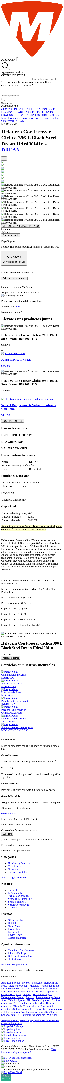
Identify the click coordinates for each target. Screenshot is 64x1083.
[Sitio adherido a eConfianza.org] (9, 1060)
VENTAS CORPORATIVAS (44, 115)
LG (24, 988)
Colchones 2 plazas (11, 994)
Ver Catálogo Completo (13, 877)
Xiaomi (17, 1006)
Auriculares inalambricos (49, 1009)
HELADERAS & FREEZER (28, 112)
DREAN (19, 121)
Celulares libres (31, 1006)
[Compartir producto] (4, 158)
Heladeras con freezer (12, 997)
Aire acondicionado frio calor (43, 988)
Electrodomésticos (17, 118)
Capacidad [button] (8, 506)
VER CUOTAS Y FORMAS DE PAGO (21, 226)
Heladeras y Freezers (38, 118)
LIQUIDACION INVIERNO (45, 109)
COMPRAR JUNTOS (13, 421)
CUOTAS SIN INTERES (15, 109)
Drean (18, 306)
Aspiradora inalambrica (32, 1003)
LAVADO (6, 112)
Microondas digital (42, 994)
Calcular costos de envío (14, 278)
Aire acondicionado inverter (15, 982)
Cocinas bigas (16, 1012)
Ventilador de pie (50, 985)
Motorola (34, 985)
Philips (27, 994)
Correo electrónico (11, 830)
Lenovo (30, 997)
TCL (15, 1003)
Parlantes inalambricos (33, 1015)
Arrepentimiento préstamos (15, 1020)
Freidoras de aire (34, 1012)
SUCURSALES (20, 115)
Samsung (37, 982)
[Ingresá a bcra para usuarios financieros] (16, 1057)
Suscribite (7, 834)
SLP (5, 1012)
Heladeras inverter (10, 988)
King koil (50, 1012)
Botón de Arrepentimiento (14, 964)
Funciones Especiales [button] (15, 475)
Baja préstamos (38, 1020)
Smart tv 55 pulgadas (46, 991)
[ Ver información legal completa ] (28, 1051)
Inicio (4, 118)
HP (28, 1000)
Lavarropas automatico (13, 991)
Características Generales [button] (18, 455)
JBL (32, 1009)
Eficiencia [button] (7, 493)
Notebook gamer (41, 1000)
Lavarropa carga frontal (48, 997)
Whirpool (52, 1015)
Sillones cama (20, 1009)
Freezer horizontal (18, 985)
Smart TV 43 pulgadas (13, 1000)
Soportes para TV (10, 1015)
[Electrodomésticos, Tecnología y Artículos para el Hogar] (32, 55)
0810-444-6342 (9, 813)
